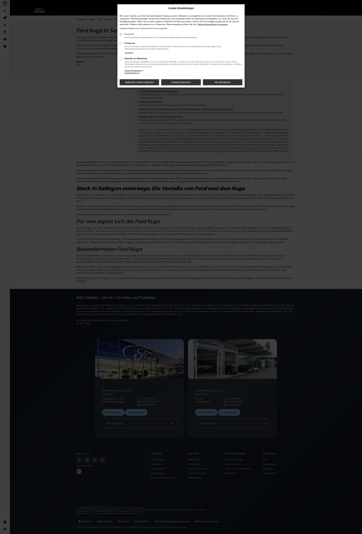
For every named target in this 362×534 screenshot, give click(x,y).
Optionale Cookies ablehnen (139, 82)
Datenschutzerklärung (207, 24)
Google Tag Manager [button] (133, 71)
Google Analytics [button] (131, 73)
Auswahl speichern (181, 82)
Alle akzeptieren (223, 82)
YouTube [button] (128, 53)
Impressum (223, 24)
